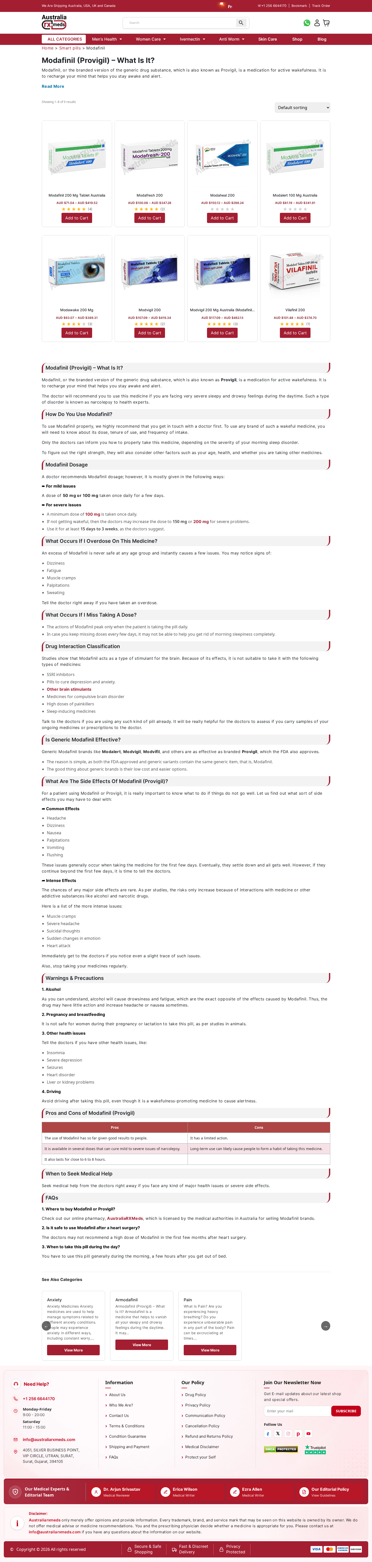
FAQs (113, 1457)
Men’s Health (104, 39)
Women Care (148, 39)
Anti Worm (229, 39)
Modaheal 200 (222, 195)
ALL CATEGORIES (65, 39)
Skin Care (267, 39)
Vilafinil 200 (295, 310)
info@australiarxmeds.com (49, 1439)
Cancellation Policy (202, 1426)
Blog (322, 39)
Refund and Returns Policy (209, 1436)
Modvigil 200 (150, 310)
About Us (117, 1394)
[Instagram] (288, 1433)
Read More (53, 86)
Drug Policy (195, 1394)
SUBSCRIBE (346, 1410)
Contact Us (119, 1415)
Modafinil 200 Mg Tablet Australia (77, 195)
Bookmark (299, 6)
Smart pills (70, 47)
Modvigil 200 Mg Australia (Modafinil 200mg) (228, 310)
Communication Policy (205, 1415)
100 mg (92, 514)
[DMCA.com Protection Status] (281, 1449)
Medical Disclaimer (202, 1446)
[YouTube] (308, 1433)
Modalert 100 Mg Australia (295, 195)
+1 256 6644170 (271, 6)
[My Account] (317, 22)
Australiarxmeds (44, 1520)
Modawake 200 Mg (76, 310)
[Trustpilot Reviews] (315, 1449)
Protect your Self (200, 1457)
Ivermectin (190, 39)
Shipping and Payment (129, 1446)
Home (48, 47)
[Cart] (326, 22)
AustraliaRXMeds (125, 1218)
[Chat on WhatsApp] (307, 22)
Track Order (321, 6)
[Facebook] (268, 1433)
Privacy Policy (197, 1405)
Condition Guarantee (127, 1436)
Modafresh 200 (150, 195)
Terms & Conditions (126, 1426)
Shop (297, 39)
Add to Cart (76, 217)
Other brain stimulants (69, 689)
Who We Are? (121, 1405)
